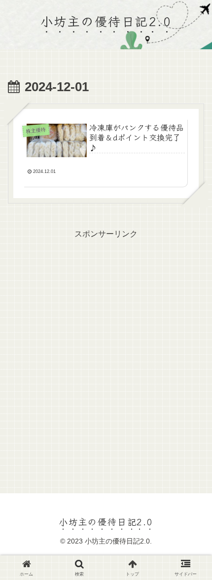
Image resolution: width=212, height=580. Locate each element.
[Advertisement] (106, 347)
